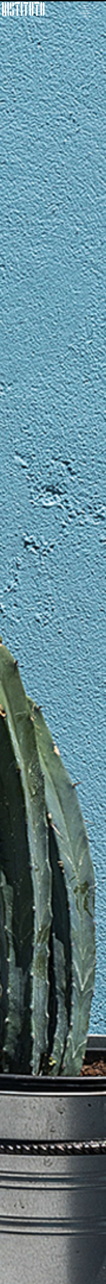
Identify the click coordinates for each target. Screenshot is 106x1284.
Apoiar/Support (53, 0)
